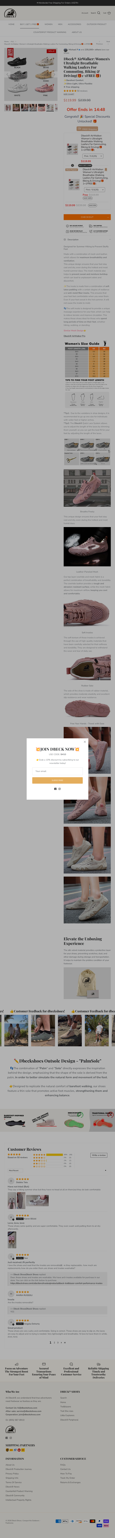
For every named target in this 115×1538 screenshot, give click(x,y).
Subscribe (57, 780)
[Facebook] (55, 789)
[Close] (85, 742)
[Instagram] (59, 789)
